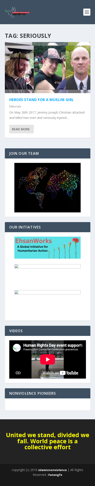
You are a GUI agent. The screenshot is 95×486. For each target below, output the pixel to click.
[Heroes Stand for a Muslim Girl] (47, 67)
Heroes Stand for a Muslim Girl (41, 99)
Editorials (15, 106)
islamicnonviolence (52, 470)
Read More (21, 129)
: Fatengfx (54, 475)
